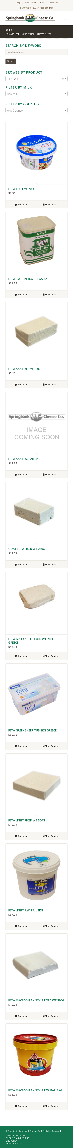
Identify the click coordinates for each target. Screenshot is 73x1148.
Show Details (51, 204)
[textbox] (36, 93)
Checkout (53, 2)
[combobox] (36, 78)
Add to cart (22, 204)
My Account (30, 2)
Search (10, 61)
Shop (18, 2)
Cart (42, 2)
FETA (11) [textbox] (35, 79)
